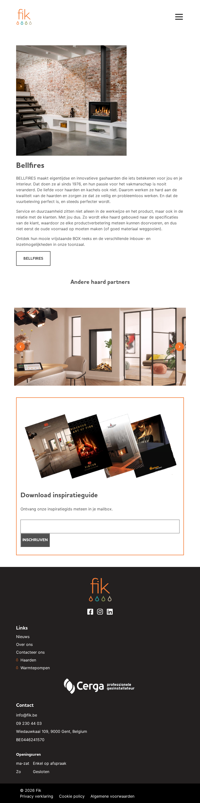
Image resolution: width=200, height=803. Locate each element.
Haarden (28, 660)
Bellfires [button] (33, 258)
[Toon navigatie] (179, 17)
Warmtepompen (35, 667)
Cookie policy (72, 796)
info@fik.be (26, 715)
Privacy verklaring (36, 796)
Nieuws (23, 636)
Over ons (24, 644)
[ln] (110, 613)
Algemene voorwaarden (112, 796)
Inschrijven (35, 540)
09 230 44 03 (29, 723)
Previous (20, 346)
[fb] (90, 613)
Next (179, 346)
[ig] (100, 613)
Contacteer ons (30, 652)
